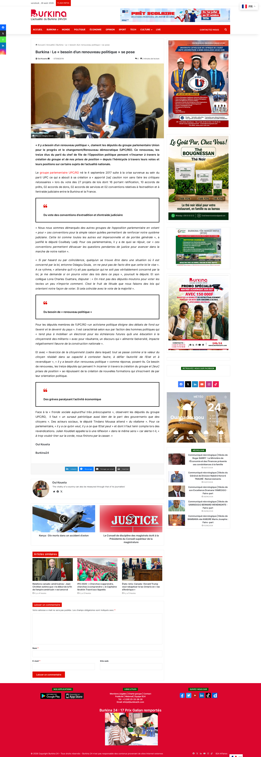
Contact (147, 693)
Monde (66, 29)
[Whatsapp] (3, 39)
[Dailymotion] (214, 697)
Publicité (119, 696)
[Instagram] (3, 52)
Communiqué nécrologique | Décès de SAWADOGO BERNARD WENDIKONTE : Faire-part (208, 504)
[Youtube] (195, 697)
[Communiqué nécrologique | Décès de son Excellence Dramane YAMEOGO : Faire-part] (176, 491)
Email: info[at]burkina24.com (130, 702)
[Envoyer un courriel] (49, 58)
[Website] (54, 491)
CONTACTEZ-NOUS (209, 30)
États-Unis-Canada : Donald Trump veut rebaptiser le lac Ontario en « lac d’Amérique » (141, 587)
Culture (145, 29)
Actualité (50, 45)
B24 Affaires (221, 753)
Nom (35, 648)
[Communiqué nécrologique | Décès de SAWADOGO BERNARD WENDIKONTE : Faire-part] (176, 505)
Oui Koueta (42, 58)
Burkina (51, 29)
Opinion (110, 29)
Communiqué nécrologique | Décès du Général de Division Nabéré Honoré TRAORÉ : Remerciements (208, 475)
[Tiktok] (208, 697)
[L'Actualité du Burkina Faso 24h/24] (49, 15)
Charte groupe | (135, 693)
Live (158, 29)
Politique (79, 29)
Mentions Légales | (119, 693)
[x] (188, 697)
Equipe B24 (140, 696)
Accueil (37, 29)
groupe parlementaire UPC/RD (59, 172)
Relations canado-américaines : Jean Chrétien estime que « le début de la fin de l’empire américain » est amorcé (52, 587)
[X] (3, 33)
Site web (104, 661)
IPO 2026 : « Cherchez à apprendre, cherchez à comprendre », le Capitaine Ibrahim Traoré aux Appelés (97, 587)
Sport (122, 29)
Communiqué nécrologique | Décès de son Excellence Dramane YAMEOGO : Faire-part (208, 490)
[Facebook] (3, 27)
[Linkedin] (3, 46)
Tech (133, 29)
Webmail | (129, 696)
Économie (96, 29)
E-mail (36, 661)
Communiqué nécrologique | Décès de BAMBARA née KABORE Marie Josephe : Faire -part (208, 519)
